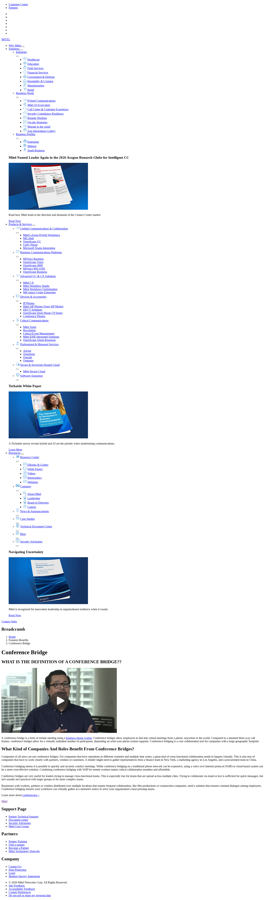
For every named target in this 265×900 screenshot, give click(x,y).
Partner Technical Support (23, 816)
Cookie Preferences (20, 892)
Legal (12, 873)
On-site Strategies (37, 122)
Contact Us (15, 866)
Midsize (31, 146)
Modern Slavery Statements (24, 876)
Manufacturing (35, 85)
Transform (29, 354)
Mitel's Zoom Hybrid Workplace (41, 235)
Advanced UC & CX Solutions (38, 276)
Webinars (32, 482)
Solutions (14, 48)
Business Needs (25, 93)
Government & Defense (41, 76)
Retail (30, 89)
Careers (31, 507)
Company (25, 486)
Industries (21, 52)
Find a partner (17, 844)
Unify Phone (30, 244)
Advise (27, 350)
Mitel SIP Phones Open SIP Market (43, 306)
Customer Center (18, 4)
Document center (18, 819)
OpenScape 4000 (33, 265)
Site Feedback (17, 885)
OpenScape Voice (33, 262)
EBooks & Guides (37, 464)
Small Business (36, 150)
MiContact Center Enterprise (39, 292)
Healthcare (33, 59)
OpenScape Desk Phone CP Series (43, 312)
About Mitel (34, 494)
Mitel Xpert (29, 327)
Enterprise (33, 141)
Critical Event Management (38, 333)
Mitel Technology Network (24, 851)
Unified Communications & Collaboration (44, 228)
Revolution (29, 330)
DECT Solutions (32, 309)
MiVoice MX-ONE (34, 268)
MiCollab (28, 238)
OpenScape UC (32, 241)
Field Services (35, 68)
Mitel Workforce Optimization (40, 289)
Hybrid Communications (41, 100)
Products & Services (20, 224)
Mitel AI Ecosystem (38, 105)
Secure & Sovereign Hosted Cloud (40, 364)
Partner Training (18, 841)
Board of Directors (38, 502)
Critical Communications (34, 320)
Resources (15, 452)
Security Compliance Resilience (45, 113)
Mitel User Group (19, 826)
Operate (27, 357)
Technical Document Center (36, 526)
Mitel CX (28, 282)
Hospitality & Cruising (40, 81)
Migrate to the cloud (38, 126)
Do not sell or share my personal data (30, 895)
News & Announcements (34, 511)
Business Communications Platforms (41, 252)
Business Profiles (25, 134)
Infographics (34, 477)
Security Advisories (31, 541)
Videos (31, 473)
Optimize (28, 360)
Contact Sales (9, 621)
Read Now (15, 221)
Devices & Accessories (33, 296)
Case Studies (27, 518)
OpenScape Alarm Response (39, 340)
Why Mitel (15, 45)
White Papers (35, 469)
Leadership (33, 498)
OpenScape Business (35, 271)
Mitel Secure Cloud (34, 371)
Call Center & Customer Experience (48, 109)
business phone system (79, 738)
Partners (13, 7)
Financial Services (37, 72)
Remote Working (37, 118)
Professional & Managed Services (39, 344)
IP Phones (28, 303)
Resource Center (29, 457)
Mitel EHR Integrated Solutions (41, 336)
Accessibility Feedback (22, 888)
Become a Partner (19, 848)
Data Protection (17, 869)
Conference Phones (34, 316)
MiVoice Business (33, 258)
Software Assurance (31, 375)
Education (33, 63)
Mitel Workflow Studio (36, 285)
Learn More (15, 449)
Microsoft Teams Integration (39, 248)
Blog (23, 534)
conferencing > (30, 795)
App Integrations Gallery (41, 131)
